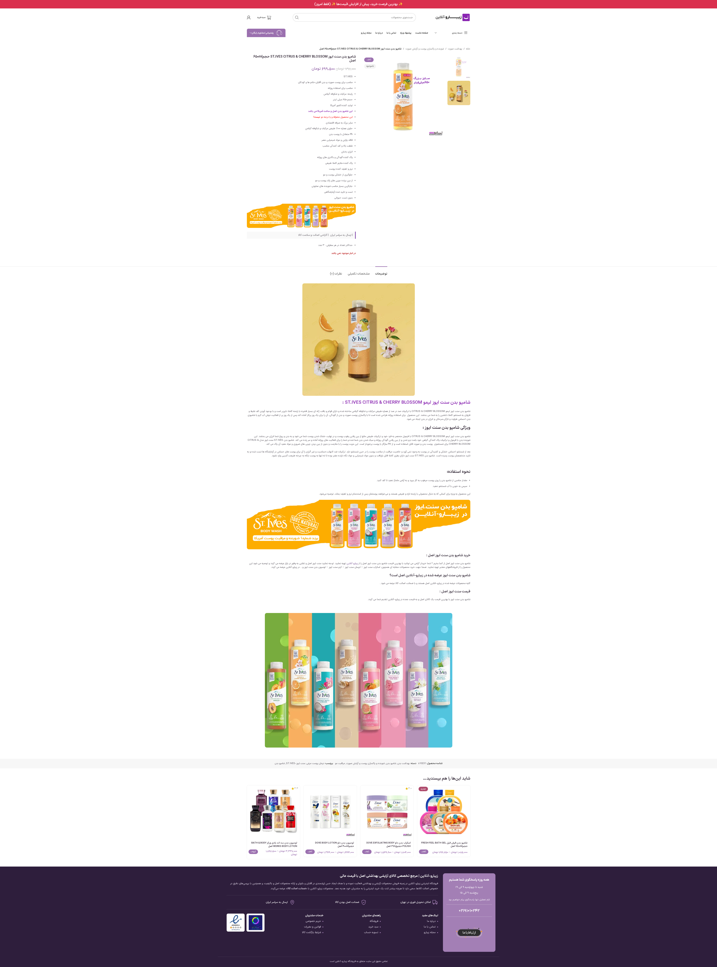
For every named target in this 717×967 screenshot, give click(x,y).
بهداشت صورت (455, 49)
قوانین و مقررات (312, 927)
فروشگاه (374, 921)
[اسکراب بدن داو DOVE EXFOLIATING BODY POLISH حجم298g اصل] (387, 811)
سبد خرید (373, 927)
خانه (468, 49)
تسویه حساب (371, 932)
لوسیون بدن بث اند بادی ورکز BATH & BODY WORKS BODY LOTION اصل (274, 844)
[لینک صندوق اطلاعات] (358, 4)
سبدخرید (261, 17)
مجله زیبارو (430, 932)
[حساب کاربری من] (248, 17)
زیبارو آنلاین (352, 563)
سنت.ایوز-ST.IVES (295, 763)
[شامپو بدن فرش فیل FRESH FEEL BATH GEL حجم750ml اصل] (443, 811)
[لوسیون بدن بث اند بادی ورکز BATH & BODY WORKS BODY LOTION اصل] (273, 811)
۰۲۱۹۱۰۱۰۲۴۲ (469, 910)
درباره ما (431, 921)
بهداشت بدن (403, 763)
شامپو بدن (391, 763)
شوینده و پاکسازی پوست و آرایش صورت (424, 49)
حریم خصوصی (313, 921)
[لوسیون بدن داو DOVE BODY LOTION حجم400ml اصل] (330, 811)
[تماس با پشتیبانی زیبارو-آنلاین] (469, 932)
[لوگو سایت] (452, 17)
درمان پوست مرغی (315, 763)
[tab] (381, 272)
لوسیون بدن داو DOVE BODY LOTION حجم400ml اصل (334, 844)
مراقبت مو (340, 763)
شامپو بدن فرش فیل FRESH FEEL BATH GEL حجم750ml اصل (444, 844)
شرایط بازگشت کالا (311, 932)
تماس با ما (430, 927)
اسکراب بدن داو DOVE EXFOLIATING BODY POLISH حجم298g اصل (388, 844)
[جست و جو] (297, 17)
